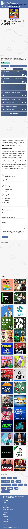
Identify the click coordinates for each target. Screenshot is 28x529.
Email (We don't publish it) (8, 217)
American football (6, 484)
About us (5, 514)
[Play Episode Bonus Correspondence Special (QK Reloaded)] (3, 96)
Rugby (16, 488)
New (4, 504)
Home (4, 502)
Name (3, 212)
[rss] (9, 203)
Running (21, 484)
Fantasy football (5, 481)
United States (7, 524)
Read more (3, 60)
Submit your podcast (8, 509)
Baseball (14, 484)
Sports (8, 62)
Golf (13, 481)
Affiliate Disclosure (7, 519)
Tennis (14, 478)
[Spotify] (5, 203)
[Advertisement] (14, 41)
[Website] (7, 203)
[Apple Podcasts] (3, 203)
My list (15, 6)
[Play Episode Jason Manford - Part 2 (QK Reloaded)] (3, 110)
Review (4, 222)
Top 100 (3, 6)
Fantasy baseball (6, 491)
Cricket (3, 488)
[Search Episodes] (24, 69)
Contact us (5, 516)
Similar (23, 66)
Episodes (14, 66)
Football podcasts (10, 140)
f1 (25, 484)
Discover (9, 6)
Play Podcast (4, 140)
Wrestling (18, 481)
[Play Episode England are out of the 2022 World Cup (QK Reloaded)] (3, 103)
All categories (6, 507)
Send (5, 237)
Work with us (6, 521)
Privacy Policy (6, 518)
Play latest (5, 66)
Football (3, 62)
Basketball (10, 488)
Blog (4, 511)
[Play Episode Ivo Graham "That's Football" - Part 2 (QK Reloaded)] (3, 75)
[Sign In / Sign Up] (26, 6)
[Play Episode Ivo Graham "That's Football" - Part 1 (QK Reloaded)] (3, 82)
